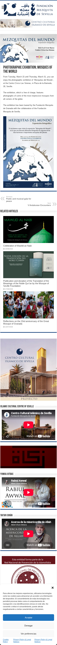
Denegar (28, 625)
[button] (52, 587)
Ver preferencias (28, 633)
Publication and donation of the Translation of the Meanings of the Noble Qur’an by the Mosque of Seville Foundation (26, 283)
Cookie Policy (6, 641)
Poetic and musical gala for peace (18, 199)
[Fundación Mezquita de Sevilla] (28, 9)
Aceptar (28, 617)
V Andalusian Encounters (39, 204)
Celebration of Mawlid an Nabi (17, 245)
